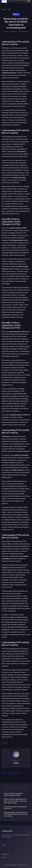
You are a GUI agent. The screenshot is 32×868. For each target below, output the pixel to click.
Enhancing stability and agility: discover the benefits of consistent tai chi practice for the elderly (16, 814)
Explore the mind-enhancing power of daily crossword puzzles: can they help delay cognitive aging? (15, 801)
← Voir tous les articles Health (11, 773)
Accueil (4, 9)
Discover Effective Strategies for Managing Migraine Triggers (13, 794)
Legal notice (5, 854)
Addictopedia (7, 831)
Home (3, 845)
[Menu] (28, 1)
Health (9, 9)
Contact (4, 857)
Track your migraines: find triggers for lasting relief (15, 807)
